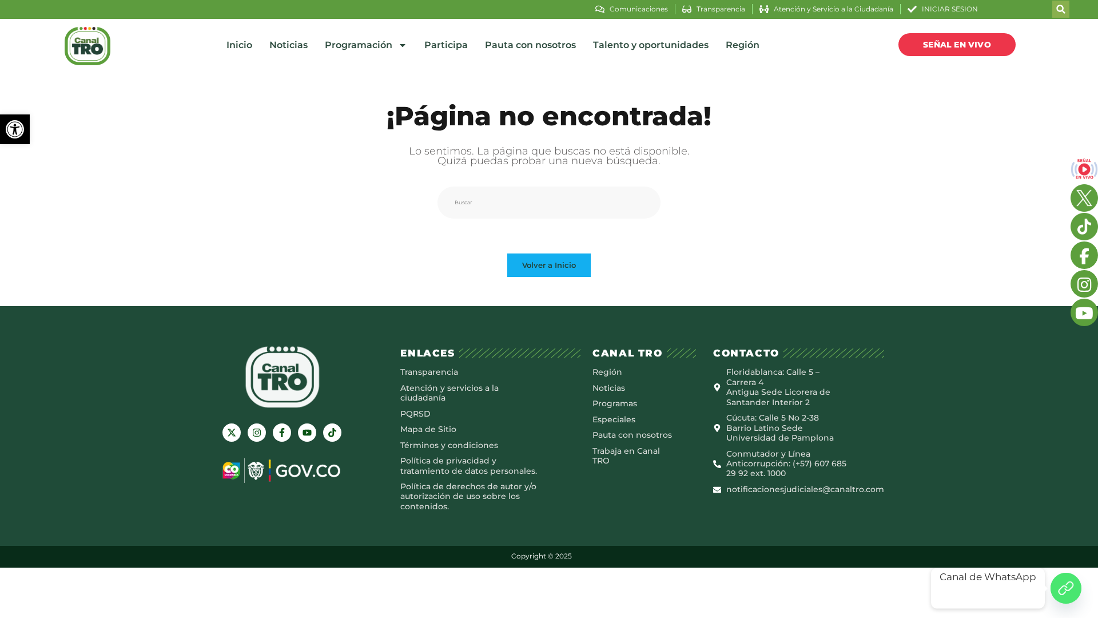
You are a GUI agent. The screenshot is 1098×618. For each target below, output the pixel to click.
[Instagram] (257, 432)
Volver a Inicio (549, 265)
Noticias (288, 44)
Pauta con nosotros (530, 44)
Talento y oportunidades (651, 44)
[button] (15, 129)
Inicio (239, 44)
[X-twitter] (231, 432)
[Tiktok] (332, 432)
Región (742, 44)
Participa (446, 44)
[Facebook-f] (282, 432)
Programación (358, 44)
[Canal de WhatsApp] (1066, 588)
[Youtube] (307, 432)
